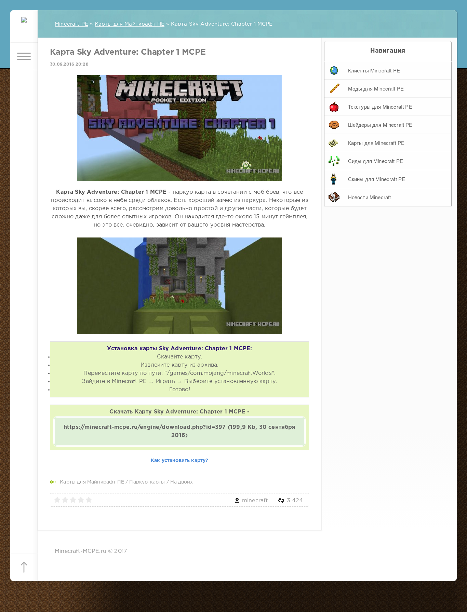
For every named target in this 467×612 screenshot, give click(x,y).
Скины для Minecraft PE (376, 178)
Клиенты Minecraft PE (374, 70)
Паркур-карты (147, 482)
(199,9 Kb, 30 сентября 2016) (180, 431)
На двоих (181, 482)
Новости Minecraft (369, 197)
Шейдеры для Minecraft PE (380, 124)
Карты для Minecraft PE (376, 142)
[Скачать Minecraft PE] (24, 29)
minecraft (255, 500)
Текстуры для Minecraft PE (380, 106)
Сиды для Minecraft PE (375, 160)
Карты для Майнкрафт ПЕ (92, 482)
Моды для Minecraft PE (376, 88)
